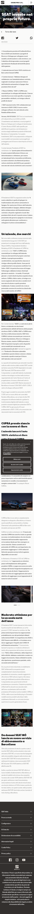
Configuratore (6, 823)
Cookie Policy (5, 847)
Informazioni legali (7, 841)
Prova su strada (6, 817)
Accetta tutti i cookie (17, 464)
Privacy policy (6, 853)
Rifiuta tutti (17, 459)
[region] (17, 457)
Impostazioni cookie (17, 470)
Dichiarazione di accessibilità (10, 835)
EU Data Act (5, 829)
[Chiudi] (30, 442)
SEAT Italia (4, 811)
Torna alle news (10, 32)
